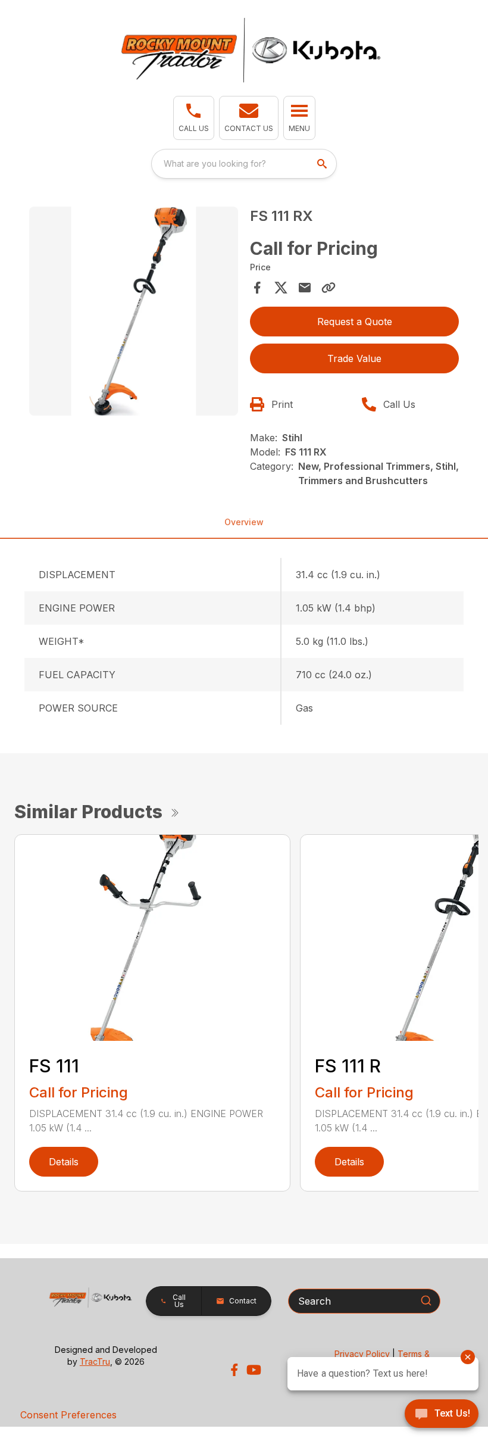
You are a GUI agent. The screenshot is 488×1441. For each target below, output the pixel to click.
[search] (323, 163)
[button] (193, 118)
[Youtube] (253, 1369)
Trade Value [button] (354, 358)
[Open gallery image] (133, 311)
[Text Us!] (441, 1414)
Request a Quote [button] (354, 322)
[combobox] (244, 163)
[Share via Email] (305, 287)
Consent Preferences (68, 1415)
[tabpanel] (133, 313)
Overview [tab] (244, 522)
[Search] (426, 1300)
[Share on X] (281, 287)
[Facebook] (234, 1369)
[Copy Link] (328, 287)
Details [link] (64, 1162)
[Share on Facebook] (257, 287)
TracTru (95, 1361)
